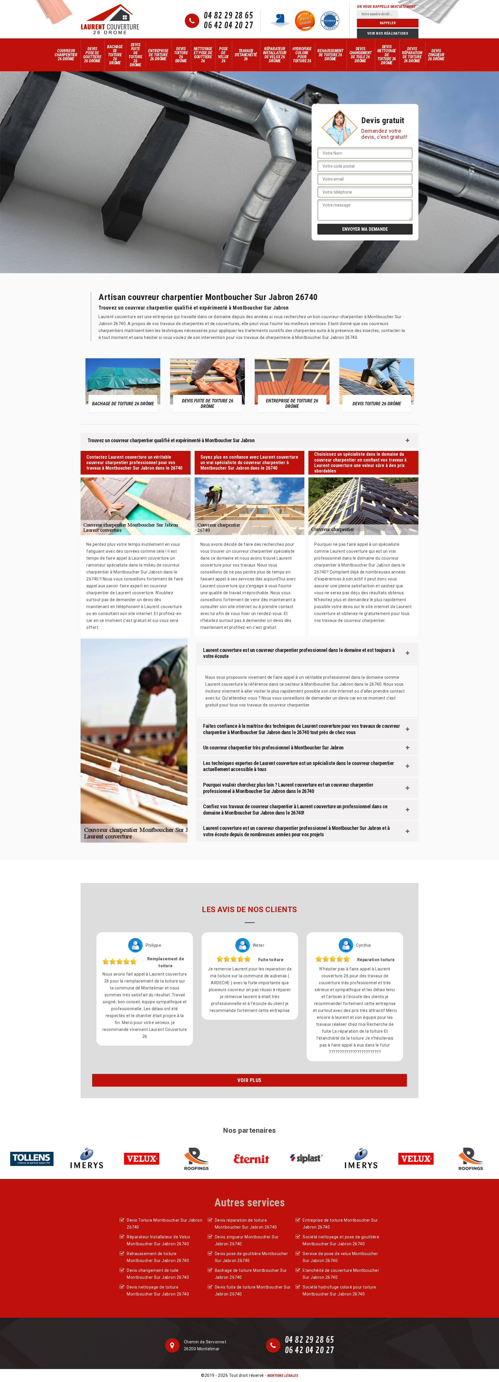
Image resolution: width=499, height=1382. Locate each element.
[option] (130, 385)
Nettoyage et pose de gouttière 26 (203, 54)
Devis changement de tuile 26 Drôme (360, 54)
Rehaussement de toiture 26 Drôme (330, 54)
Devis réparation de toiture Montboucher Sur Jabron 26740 (246, 1223)
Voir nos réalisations (387, 33)
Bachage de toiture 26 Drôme (115, 54)
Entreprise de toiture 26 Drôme (158, 54)
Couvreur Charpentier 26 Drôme (66, 54)
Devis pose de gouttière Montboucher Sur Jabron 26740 (251, 1257)
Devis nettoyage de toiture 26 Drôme (386, 54)
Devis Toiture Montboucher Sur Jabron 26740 (164, 1223)
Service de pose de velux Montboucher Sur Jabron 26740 (340, 1257)
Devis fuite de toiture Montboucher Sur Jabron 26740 (253, 1290)
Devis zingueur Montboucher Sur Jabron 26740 (247, 1240)
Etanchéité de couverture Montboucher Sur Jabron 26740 (341, 1274)
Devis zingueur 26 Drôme (436, 54)
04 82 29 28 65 (228, 15)
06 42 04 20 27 (228, 25)
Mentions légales (282, 1376)
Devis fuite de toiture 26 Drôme (135, 54)
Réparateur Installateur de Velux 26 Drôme (275, 54)
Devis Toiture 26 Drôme (181, 54)
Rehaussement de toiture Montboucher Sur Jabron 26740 (158, 1257)
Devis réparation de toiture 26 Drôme (412, 54)
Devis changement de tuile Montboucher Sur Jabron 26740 (158, 1274)
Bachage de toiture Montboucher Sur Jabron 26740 (251, 1274)
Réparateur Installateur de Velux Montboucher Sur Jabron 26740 (158, 1240)
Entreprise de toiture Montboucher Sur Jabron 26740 (340, 1223)
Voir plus (249, 1080)
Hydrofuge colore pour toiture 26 (302, 54)
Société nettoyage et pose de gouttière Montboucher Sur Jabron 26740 (341, 1240)
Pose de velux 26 (223, 54)
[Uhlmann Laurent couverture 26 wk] (110, 19)
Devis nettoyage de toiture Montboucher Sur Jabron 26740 (158, 1290)
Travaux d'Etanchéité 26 (246, 54)
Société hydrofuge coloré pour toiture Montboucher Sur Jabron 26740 (339, 1290)
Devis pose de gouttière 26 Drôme (92, 54)
